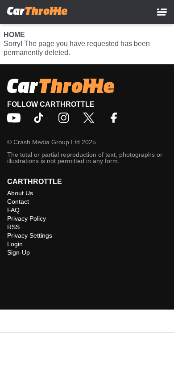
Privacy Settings (29, 235)
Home (14, 34)
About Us (20, 193)
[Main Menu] (162, 12)
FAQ (13, 210)
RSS (13, 227)
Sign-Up (18, 252)
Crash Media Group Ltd (46, 142)
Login (15, 244)
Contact (18, 201)
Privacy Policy (26, 218)
